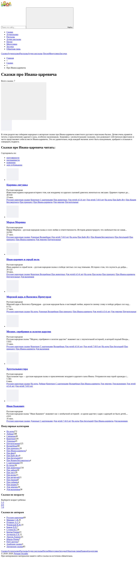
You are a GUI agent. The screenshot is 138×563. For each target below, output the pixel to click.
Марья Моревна (16, 222)
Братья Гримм (12, 532)
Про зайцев (11, 470)
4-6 (2, 505)
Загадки (10, 46)
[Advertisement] (23, 101)
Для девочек (58, 202)
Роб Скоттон (12, 542)
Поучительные (71, 202)
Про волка (97, 274)
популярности (12, 158)
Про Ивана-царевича (43, 202)
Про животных (60, 200)
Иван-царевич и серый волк (22, 259)
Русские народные (14, 517)
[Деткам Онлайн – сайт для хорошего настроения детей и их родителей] (6, 6)
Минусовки (11, 44)
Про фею (10, 453)
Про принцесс (26, 202)
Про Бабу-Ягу (119, 200)
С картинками (46, 200)
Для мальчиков (27, 277)
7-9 (2, 507)
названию (10, 162)
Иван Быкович (15, 406)
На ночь (108, 200)
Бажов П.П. (11, 527)
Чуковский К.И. (13, 525)
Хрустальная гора (17, 368)
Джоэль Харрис (13, 537)
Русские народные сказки (18, 200)
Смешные (10, 436)
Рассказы (10, 37)
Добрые (42, 384)
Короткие (35, 200)
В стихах (10, 465)
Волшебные (45, 237)
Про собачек (12, 482)
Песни (9, 42)
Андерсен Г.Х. (13, 534)
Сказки (9, 32)
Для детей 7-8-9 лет (95, 200)
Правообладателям (89, 551)
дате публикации (14, 165)
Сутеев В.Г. (11, 529)
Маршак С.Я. (12, 520)
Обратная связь (13, 49)
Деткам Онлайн (20, 553)
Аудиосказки (12, 34)
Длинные (35, 237)
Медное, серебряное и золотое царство (28, 331)
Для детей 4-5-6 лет (77, 200)
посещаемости (13, 160)
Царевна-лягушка (17, 184)
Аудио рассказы (13, 39)
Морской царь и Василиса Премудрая (28, 296)
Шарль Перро (12, 539)
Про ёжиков (12, 480)
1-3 (2, 502)
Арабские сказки (14, 544)
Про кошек (11, 484)
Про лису (10, 472)
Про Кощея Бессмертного (102, 237)
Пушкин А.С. (12, 522)
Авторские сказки (14, 546)
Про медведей (12, 477)
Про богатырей (122, 237)
